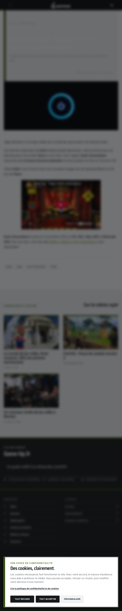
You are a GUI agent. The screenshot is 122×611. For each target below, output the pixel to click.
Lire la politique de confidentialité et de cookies (34, 588)
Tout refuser (22, 599)
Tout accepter (47, 599)
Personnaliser (72, 599)
